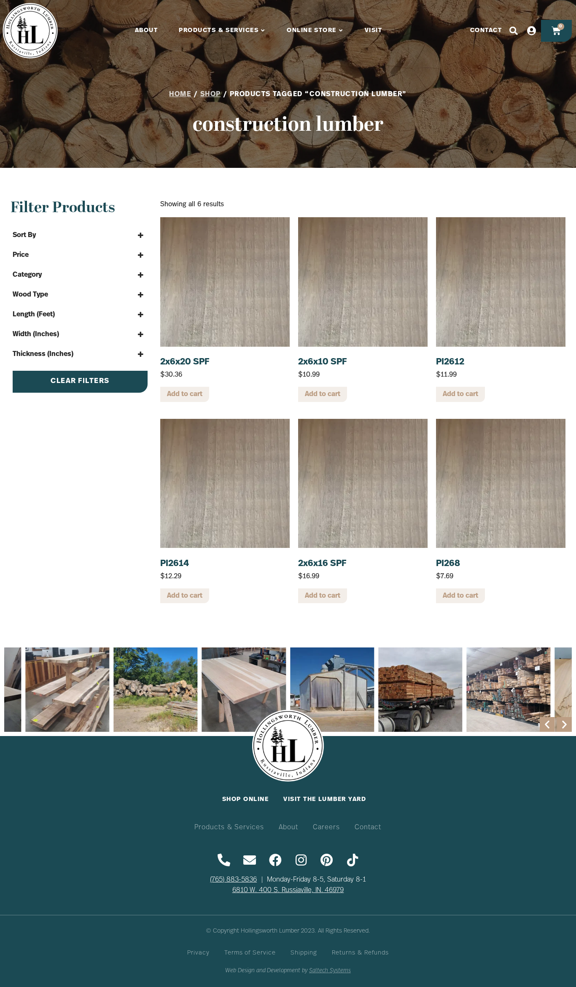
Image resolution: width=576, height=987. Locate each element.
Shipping (304, 953)
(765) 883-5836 (233, 879)
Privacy (198, 953)
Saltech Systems (330, 971)
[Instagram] (301, 860)
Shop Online (245, 799)
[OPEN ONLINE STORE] (341, 31)
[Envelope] (249, 860)
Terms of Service (250, 953)
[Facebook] (275, 860)
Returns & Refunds (360, 953)
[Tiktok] (352, 860)
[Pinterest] (326, 860)
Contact (368, 827)
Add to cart (184, 394)
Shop (210, 94)
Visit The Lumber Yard (324, 799)
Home (180, 94)
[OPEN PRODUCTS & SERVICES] (263, 31)
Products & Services (229, 827)
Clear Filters (80, 381)
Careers (326, 827)
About (288, 827)
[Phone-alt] (224, 860)
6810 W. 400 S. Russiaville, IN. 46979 (288, 890)
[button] (547, 724)
